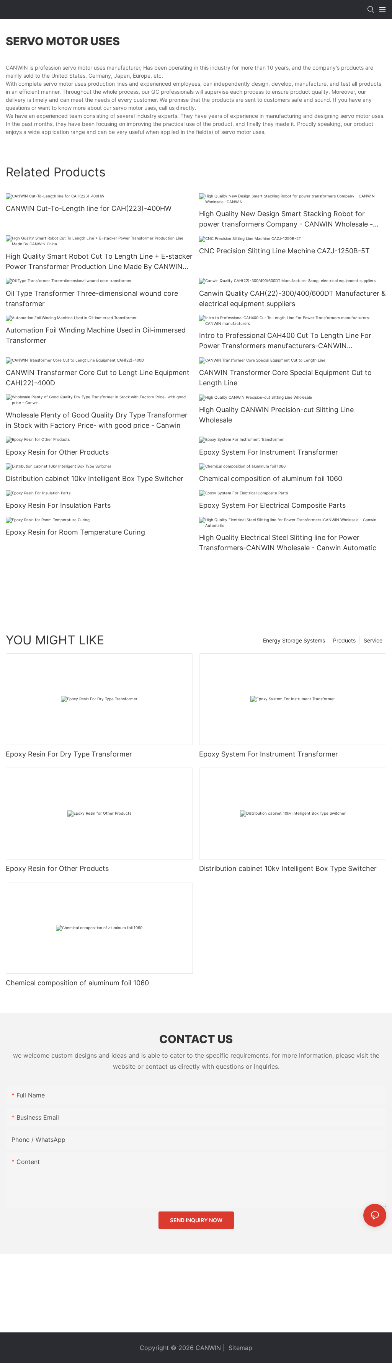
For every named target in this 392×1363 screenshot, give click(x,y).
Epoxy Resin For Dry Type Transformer (69, 754)
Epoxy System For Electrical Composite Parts (272, 505)
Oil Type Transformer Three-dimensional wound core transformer (92, 298)
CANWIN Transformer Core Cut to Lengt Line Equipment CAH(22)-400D (97, 377)
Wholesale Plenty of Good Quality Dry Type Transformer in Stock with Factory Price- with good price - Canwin (97, 420)
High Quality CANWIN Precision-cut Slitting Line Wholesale (276, 415)
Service (373, 640)
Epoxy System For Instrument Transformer (268, 452)
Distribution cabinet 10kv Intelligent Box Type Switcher (94, 478)
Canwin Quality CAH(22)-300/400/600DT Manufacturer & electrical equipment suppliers (292, 298)
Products (344, 640)
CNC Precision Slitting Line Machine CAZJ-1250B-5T (284, 251)
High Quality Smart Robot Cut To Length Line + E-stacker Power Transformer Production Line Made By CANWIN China (99, 262)
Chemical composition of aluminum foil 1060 (270, 478)
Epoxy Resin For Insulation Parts (58, 505)
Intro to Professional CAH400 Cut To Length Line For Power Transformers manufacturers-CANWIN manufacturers (285, 341)
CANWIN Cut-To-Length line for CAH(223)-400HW (89, 208)
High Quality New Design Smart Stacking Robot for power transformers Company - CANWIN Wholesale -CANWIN (286, 219)
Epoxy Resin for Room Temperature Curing (75, 532)
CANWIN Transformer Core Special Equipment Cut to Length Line (285, 377)
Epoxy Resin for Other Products (57, 452)
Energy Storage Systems (294, 640)
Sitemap (239, 1348)
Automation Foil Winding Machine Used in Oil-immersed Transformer (96, 335)
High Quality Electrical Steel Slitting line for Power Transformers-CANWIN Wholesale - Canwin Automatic (287, 542)
